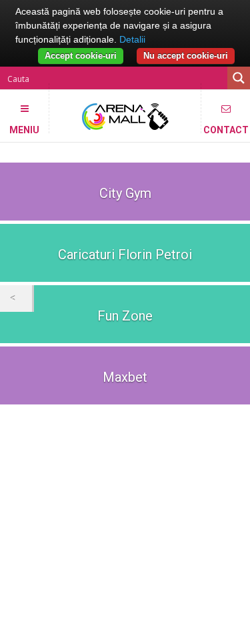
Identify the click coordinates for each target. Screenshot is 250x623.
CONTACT (226, 129)
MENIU (24, 129)
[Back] (16, 299)
